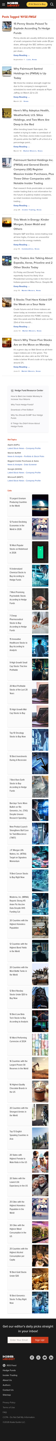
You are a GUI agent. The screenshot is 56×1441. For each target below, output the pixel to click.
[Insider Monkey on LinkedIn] (51, 1357)
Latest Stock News (16, 448)
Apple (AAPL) (14, 444)
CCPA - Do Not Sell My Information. (19, 1417)
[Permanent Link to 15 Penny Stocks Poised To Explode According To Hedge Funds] (6, 26)
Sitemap (7, 1394)
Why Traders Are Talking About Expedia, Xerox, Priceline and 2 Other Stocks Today (33, 262)
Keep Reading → (22, 55)
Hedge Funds (9, 1370)
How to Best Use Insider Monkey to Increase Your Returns (26, 398)
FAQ (5, 1412)
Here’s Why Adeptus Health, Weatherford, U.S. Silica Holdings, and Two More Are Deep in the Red (31, 117)
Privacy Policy (9, 1402)
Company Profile (33, 448)
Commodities (27, 249)
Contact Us (8, 1390)
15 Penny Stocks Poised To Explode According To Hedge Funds (32, 28)
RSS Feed (11, 1365)
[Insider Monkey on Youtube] (46, 1357)
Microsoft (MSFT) (15, 477)
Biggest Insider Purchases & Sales (23, 461)
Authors (6, 1385)
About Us (7, 1380)
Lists (29, 59)
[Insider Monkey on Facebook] (33, 1357)
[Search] (52, 4)
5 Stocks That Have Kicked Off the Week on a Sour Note (33, 301)
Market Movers (30, 151)
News (34, 59)
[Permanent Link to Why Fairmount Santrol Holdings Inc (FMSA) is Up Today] (6, 71)
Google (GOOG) (15, 469)
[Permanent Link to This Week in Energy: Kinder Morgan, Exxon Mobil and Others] (6, 222)
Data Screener (30, 464)
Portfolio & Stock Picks (34, 456)
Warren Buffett (14, 452)
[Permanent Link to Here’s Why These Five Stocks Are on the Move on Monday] (6, 342)
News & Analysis (15, 456)
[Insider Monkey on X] (39, 1357)
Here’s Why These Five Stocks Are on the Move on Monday (33, 342)
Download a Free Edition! (22, 409)
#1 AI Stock (37, 4)
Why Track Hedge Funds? (22, 404)
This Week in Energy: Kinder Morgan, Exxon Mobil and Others (31, 224)
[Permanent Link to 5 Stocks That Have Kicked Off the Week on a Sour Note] (6, 302)
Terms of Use (9, 1407)
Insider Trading (29, 210)
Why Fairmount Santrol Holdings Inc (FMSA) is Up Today (30, 73)
